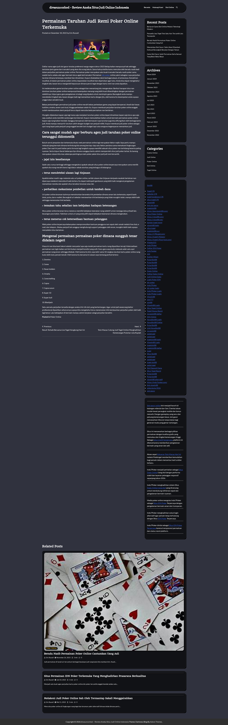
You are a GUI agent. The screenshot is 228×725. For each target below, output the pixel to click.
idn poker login (153, 288)
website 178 (152, 194)
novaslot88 (151, 331)
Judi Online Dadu (154, 277)
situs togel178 (153, 199)
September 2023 (153, 92)
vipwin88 (151, 202)
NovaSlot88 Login (154, 319)
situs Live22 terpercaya (163, 440)
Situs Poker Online (154, 214)
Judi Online (151, 157)
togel (149, 351)
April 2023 (151, 113)
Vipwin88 (151, 297)
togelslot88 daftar (154, 348)
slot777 (150, 299)
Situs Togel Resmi (154, 371)
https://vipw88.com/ (155, 217)
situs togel (151, 228)
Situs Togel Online (154, 308)
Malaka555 (151, 242)
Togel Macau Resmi (155, 311)
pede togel (151, 365)
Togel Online (151, 170)
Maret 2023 (151, 118)
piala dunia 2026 (154, 388)
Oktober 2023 (152, 87)
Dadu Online (152, 271)
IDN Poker (162, 518)
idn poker (106, 75)
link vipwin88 (152, 385)
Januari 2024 (152, 79)
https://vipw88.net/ (155, 219)
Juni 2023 (150, 105)
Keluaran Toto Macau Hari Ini (169, 454)
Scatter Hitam (152, 257)
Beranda (147, 7)
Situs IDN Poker (160, 503)
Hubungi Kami (157, 7)
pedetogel (151, 334)
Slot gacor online (154, 405)
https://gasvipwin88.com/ (157, 211)
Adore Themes (156, 722)
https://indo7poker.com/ (157, 382)
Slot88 (149, 185)
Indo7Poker (152, 245)
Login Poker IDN (154, 279)
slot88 (149, 302)
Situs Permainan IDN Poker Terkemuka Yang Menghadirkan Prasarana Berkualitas (95, 676)
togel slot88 (152, 362)
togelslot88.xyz (153, 231)
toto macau (151, 317)
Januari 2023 (152, 126)
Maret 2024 (151, 74)
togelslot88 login (154, 339)
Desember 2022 (153, 131)
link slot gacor (152, 205)
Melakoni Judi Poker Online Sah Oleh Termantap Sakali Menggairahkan (88, 698)
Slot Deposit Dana (154, 368)
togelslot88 (151, 208)
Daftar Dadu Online (155, 274)
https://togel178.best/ (156, 237)
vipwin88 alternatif (155, 379)
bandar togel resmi (154, 222)
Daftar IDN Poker (154, 248)
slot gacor (151, 391)
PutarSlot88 (152, 259)
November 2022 (153, 135)
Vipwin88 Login (153, 305)
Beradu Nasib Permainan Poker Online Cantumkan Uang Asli (81, 653)
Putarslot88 (152, 374)
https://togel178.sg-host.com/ (159, 239)
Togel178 (150, 191)
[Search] (177, 7)
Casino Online (152, 153)
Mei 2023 (150, 109)
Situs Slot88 (152, 354)
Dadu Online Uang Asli (156, 488)
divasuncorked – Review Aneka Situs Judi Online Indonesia (89, 7)
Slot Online (170, 7)
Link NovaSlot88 (154, 328)
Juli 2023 (150, 100)
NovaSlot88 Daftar (154, 322)
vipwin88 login (153, 225)
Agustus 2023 (152, 96)
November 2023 (153, 83)
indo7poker (152, 251)
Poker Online (55, 317)
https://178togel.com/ (156, 234)
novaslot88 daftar (154, 314)
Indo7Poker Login (154, 291)
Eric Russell (74, 33)
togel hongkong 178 (155, 197)
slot (148, 254)
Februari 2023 (152, 122)
